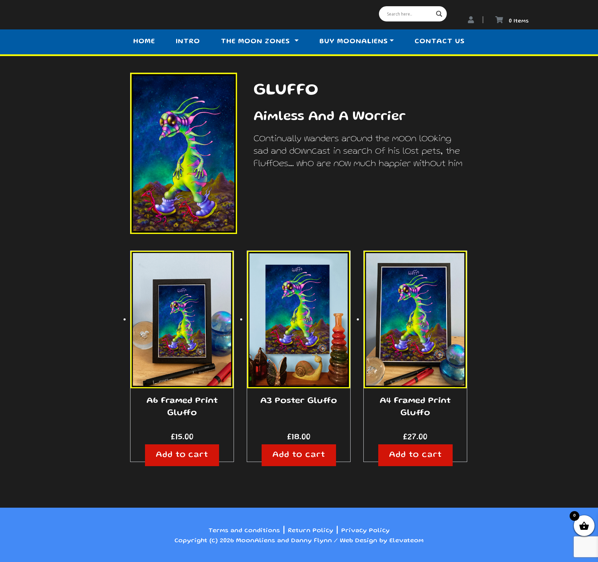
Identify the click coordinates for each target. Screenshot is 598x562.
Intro (188, 42)
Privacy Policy (365, 531)
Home (144, 42)
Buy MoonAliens (353, 42)
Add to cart (182, 455)
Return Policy (310, 531)
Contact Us (440, 42)
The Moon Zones (256, 42)
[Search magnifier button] (439, 14)
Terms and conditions (244, 531)
